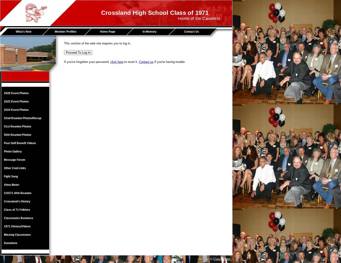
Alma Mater (11, 184)
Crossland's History (17, 201)
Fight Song (11, 176)
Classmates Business (18, 218)
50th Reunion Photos (17, 134)
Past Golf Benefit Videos (20, 143)
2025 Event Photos (16, 101)
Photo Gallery (13, 151)
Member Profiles (66, 31)
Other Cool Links (15, 168)
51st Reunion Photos (17, 126)
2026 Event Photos (16, 93)
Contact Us (191, 31)
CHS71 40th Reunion (17, 193)
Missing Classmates (17, 234)
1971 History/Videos (17, 226)
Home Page (107, 31)
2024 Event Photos (16, 109)
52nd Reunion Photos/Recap (22, 118)
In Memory (150, 31)
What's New (23, 31)
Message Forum (14, 159)
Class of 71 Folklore (17, 209)
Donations (10, 243)
